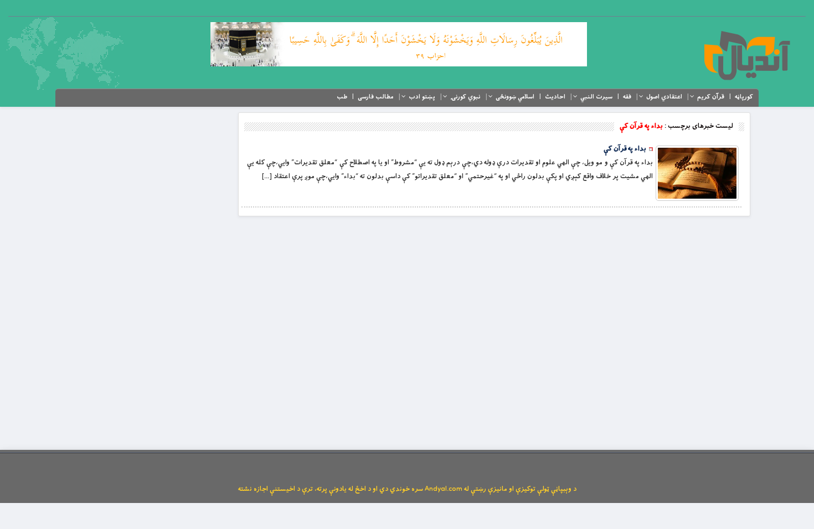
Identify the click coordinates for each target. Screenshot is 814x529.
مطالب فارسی (376, 97)
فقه (627, 97)
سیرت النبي (596, 97)
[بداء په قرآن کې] (697, 173)
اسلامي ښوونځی (515, 97)
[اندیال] (747, 55)
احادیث (555, 97)
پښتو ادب (422, 97)
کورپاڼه (744, 97)
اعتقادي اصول (664, 97)
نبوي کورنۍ (465, 97)
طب (342, 97)
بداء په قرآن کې (625, 148)
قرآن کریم (710, 97)
